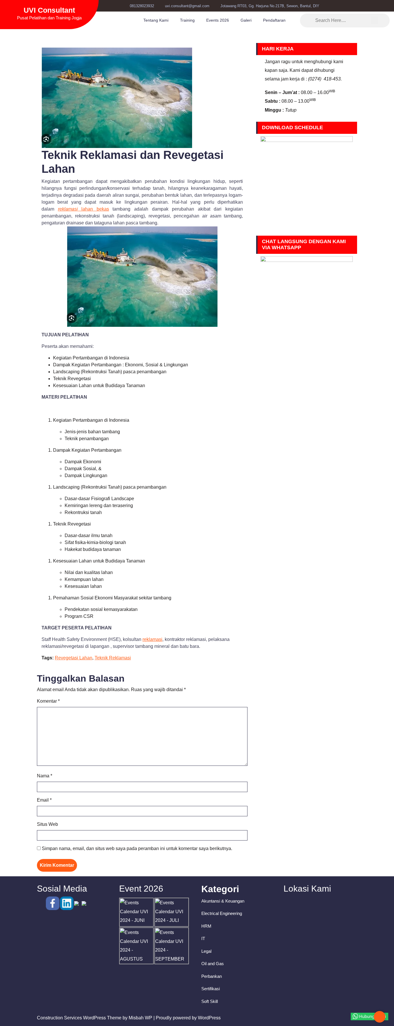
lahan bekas (83, 209)
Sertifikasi (210, 988)
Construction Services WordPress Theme (79, 1017)
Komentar (48, 701)
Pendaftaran (274, 20)
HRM (206, 926)
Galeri (246, 20)
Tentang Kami (155, 20)
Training (187, 20)
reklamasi (152, 639)
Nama (44, 775)
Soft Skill (209, 1001)
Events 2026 (217, 20)
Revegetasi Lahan (73, 657)
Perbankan (211, 976)
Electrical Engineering (221, 913)
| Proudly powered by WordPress (187, 1017)
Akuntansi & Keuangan (222, 901)
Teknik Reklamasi (113, 657)
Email (44, 800)
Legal (206, 951)
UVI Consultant (49, 10)
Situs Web (47, 824)
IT (203, 938)
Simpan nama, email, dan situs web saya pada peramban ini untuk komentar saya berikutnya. (137, 848)
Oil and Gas (212, 963)
